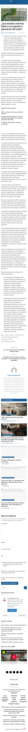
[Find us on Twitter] (10, 672)
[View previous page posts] (13, 129)
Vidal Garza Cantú (6, 508)
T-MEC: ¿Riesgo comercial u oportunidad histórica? (14, 625)
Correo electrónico (6, 549)
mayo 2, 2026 (13, 508)
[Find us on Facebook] (7, 672)
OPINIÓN (23, 697)
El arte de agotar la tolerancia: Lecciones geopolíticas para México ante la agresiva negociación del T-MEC (12, 118)
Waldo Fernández (5, 463)
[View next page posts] (15, 129)
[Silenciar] (22, 663)
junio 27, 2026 (16, 443)
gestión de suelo (19, 335)
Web (2, 555)
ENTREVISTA (14, 695)
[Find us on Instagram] (14, 672)
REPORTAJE (23, 699)
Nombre (3, 542)
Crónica (5, 695)
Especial (14, 697)
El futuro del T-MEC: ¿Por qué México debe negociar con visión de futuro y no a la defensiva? (12, 482)
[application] (14, 657)
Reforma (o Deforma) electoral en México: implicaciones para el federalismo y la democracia (12, 504)
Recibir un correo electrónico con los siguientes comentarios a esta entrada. (13, 572)
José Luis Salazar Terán (7, 443)
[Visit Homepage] (14, 2)
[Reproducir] (3, 663)
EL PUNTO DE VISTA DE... (10, 6)
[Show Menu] (1, 2)
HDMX (14, 699)
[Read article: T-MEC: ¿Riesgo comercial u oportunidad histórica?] (14, 409)
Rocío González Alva (10, 32)
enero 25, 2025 (21, 32)
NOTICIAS (23, 695)
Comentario (4, 523)
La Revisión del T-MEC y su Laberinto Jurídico (12, 642)
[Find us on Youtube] (21, 672)
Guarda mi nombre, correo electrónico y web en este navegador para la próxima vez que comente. (14, 564)
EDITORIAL (5, 697)
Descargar (12, 610)
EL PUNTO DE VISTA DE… (5, 700)
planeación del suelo (7, 339)
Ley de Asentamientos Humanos (10, 337)
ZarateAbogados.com (17, 729)
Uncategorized (23, 701)
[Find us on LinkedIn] (17, 672)
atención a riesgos (9, 335)
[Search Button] (26, 2)
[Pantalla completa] (25, 663)
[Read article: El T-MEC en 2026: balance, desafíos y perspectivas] (14, 452)
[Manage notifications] (24, 729)
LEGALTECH (14, 701)
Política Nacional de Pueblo (8, 341)
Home (2, 6)
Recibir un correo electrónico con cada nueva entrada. (12, 578)
